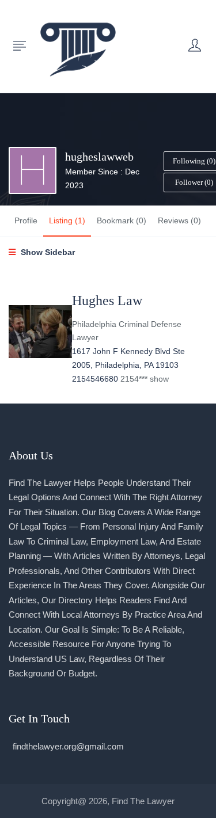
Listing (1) (67, 220)
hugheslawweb (99, 156)
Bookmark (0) (121, 220)
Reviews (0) (179, 220)
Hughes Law (107, 300)
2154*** (144, 378)
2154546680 (96, 378)
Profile (25, 220)
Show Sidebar (46, 252)
